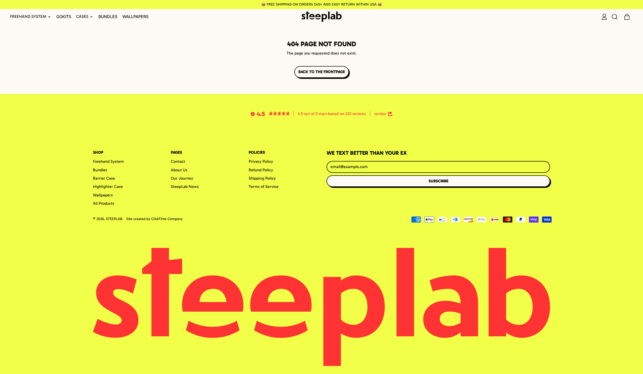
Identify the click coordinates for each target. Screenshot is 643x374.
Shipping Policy (262, 178)
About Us (179, 170)
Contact (178, 161)
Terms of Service (264, 186)
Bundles (107, 16)
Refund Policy (261, 170)
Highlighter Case (108, 186)
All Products (103, 203)
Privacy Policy (261, 161)
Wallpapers (135, 16)
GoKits (63, 16)
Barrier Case (104, 178)
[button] (614, 16)
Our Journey (182, 178)
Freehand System (108, 161)
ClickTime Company (167, 219)
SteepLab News (185, 186)
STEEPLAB (114, 219)
